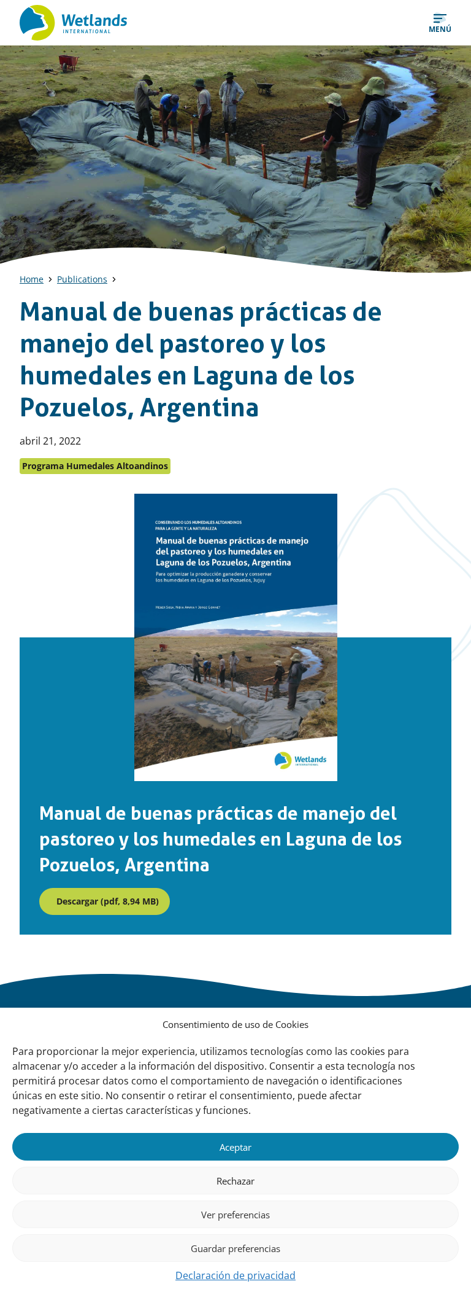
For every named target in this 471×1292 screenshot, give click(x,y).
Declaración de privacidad (235, 1275)
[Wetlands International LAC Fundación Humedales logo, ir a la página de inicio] (73, 23)
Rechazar (235, 1181)
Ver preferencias (235, 1214)
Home (32, 279)
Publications (82, 279)
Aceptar (235, 1147)
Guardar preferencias (235, 1248)
